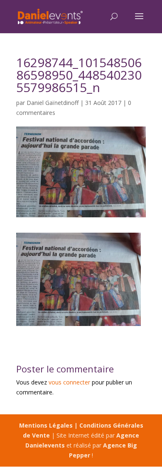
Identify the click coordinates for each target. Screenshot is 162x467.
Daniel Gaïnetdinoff (53, 103)
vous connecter (69, 382)
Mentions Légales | (49, 425)
